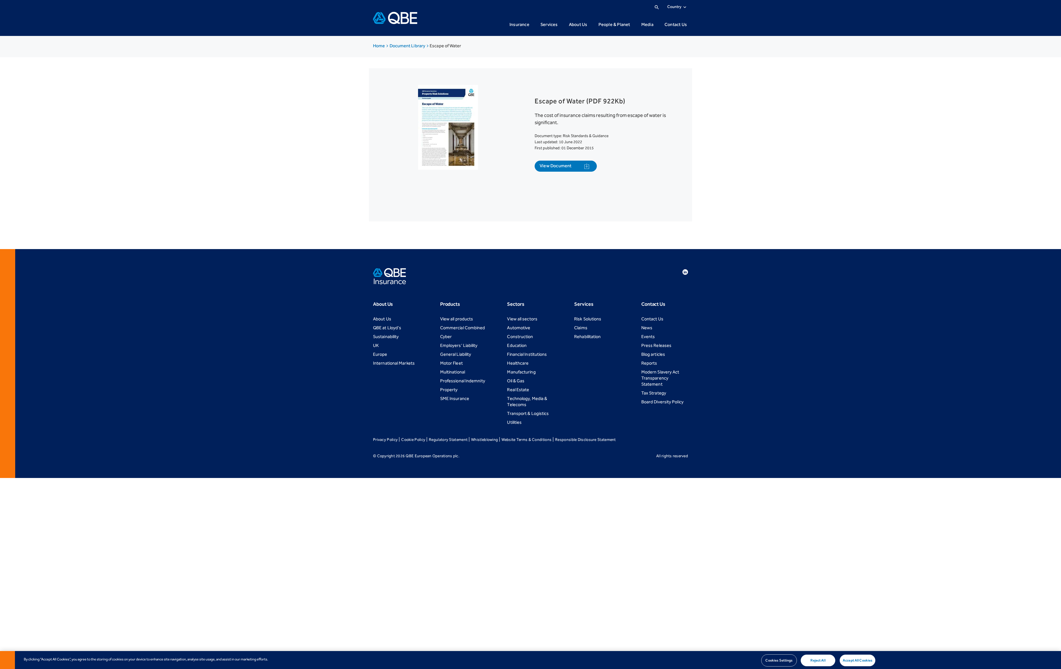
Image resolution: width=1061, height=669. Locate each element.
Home (379, 45)
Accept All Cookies (857, 660)
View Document (556, 165)
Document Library (408, 45)
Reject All (817, 660)
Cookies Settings (778, 660)
